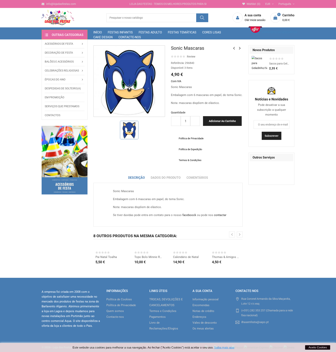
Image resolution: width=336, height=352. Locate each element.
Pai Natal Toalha (106, 257)
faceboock (189, 215)
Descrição (136, 177)
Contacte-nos (115, 317)
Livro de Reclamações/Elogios (163, 325)
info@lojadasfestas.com (61, 3)
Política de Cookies (119, 299)
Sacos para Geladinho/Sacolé (279, 63)
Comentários (197, 177)
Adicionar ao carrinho (222, 121)
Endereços (199, 317)
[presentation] (232, 234)
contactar (220, 215)
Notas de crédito (203, 311)
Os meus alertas (203, 328)
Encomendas (200, 305)
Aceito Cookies (318, 347)
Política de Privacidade (121, 305)
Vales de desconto (204, 322)
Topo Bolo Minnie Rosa (148, 257)
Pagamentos (157, 317)
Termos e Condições (162, 311)
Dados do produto (166, 177)
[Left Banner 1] (65, 160)
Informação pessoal (205, 299)
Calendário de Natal (186, 257)
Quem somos (115, 311)
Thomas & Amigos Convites (226, 257)
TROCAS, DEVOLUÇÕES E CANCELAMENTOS (166, 302)
